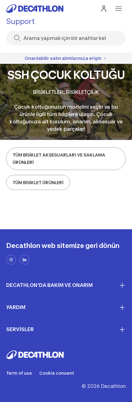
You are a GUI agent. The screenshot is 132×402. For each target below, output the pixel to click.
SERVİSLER (20, 329)
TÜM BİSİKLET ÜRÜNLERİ (38, 182)
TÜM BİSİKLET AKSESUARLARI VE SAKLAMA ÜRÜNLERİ (59, 158)
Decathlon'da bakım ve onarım (49, 285)
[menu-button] (118, 8)
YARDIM (15, 307)
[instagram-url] (11, 260)
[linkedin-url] (24, 260)
